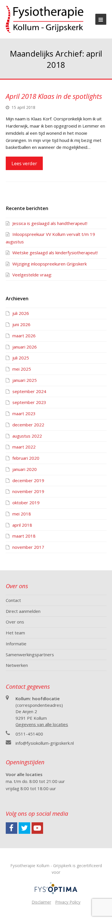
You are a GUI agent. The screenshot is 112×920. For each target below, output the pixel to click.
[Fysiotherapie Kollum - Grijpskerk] (45, 19)
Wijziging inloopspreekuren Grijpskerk (49, 264)
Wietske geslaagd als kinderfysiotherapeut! (55, 252)
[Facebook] (11, 828)
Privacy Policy (67, 902)
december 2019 (28, 480)
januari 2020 (24, 469)
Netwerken (17, 665)
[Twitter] (24, 828)
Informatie (16, 643)
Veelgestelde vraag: (32, 275)
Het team (15, 633)
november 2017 (28, 547)
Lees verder (24, 163)
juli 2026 (20, 313)
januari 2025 (24, 380)
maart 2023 (24, 413)
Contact (13, 600)
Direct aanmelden (23, 611)
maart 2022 (24, 447)
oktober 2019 (26, 502)
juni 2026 (21, 324)
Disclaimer (41, 902)
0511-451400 (29, 734)
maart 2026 (24, 335)
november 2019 (28, 491)
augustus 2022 (27, 436)
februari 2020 (25, 458)
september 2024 (29, 391)
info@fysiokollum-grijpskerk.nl (45, 743)
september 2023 (29, 402)
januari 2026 (24, 347)
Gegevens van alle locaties (42, 724)
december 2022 (28, 425)
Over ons (15, 622)
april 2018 (22, 525)
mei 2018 (21, 514)
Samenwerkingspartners (30, 654)
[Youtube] (37, 828)
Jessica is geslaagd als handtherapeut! (49, 223)
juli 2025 (20, 358)
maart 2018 (24, 536)
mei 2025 (21, 369)
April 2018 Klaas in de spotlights (54, 96)
